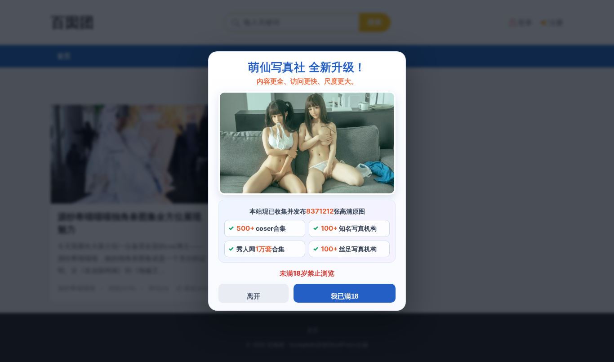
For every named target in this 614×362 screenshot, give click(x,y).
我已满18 (344, 296)
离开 (253, 296)
